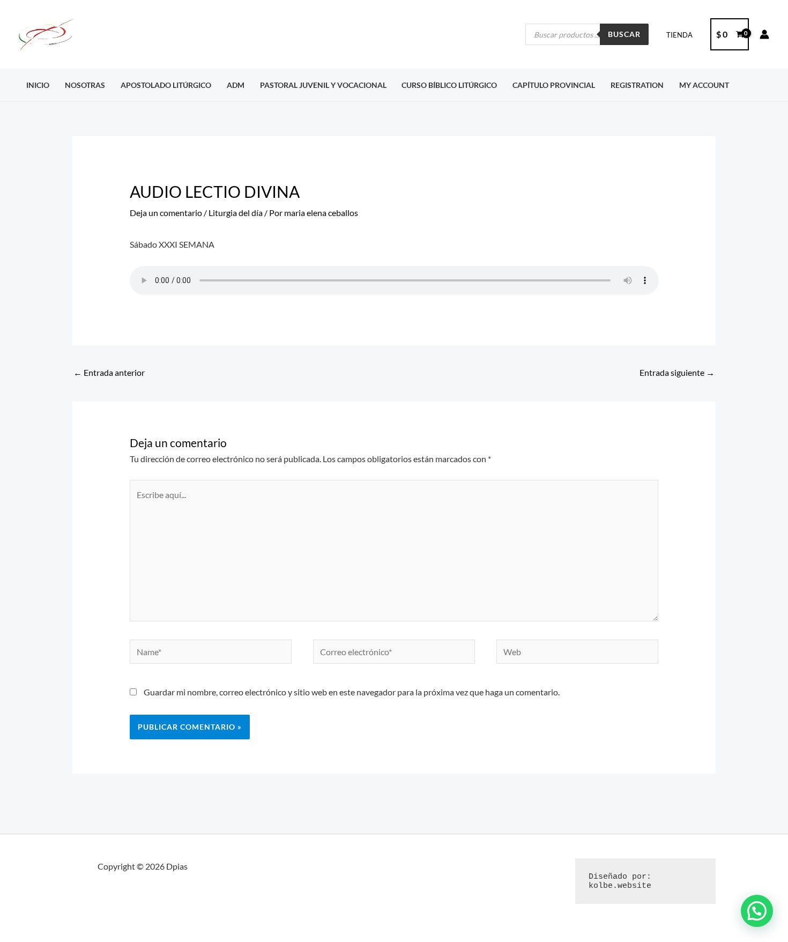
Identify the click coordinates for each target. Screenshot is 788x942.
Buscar (624, 34)
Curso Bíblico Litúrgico (449, 85)
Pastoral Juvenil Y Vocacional (323, 85)
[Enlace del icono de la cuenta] (764, 34)
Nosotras (85, 85)
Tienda (679, 35)
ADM (235, 85)
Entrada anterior (109, 372)
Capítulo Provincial (553, 85)
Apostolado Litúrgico (166, 85)
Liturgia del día (236, 212)
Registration (637, 85)
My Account (704, 85)
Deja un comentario (166, 212)
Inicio (37, 85)
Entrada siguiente (677, 372)
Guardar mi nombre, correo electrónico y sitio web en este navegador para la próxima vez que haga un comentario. (352, 692)
